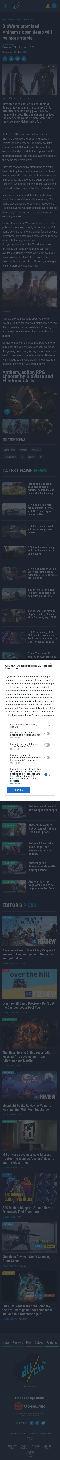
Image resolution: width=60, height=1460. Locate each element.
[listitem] (30, 725)
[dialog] (30, 730)
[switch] (47, 733)
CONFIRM (19, 790)
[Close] (53, 666)
